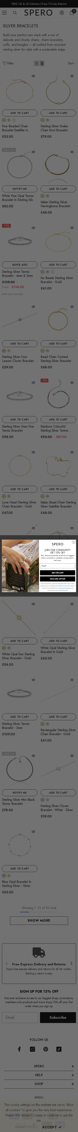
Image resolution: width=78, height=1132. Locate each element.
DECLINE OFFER (57, 579)
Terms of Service (62, 588)
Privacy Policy (68, 588)
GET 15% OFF (57, 573)
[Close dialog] (73, 542)
